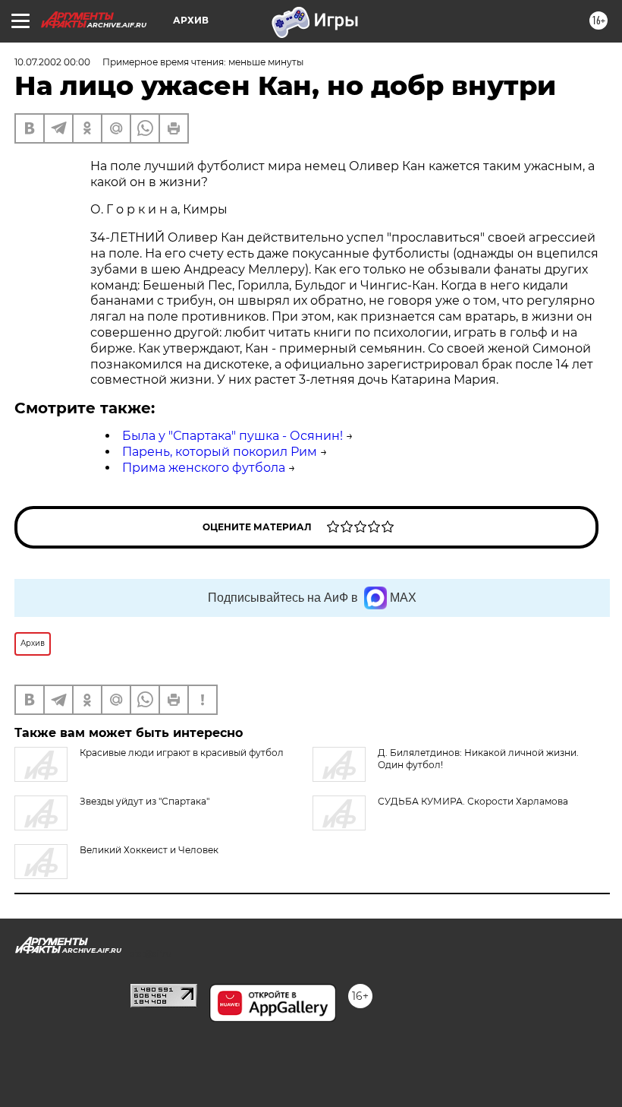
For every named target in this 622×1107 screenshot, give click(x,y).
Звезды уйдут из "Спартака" (144, 801)
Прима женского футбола (203, 467)
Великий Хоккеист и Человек (149, 850)
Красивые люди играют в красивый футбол (182, 752)
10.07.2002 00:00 (52, 62)
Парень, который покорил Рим (219, 451)
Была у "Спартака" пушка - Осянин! (232, 436)
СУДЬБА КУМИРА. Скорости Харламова (473, 801)
